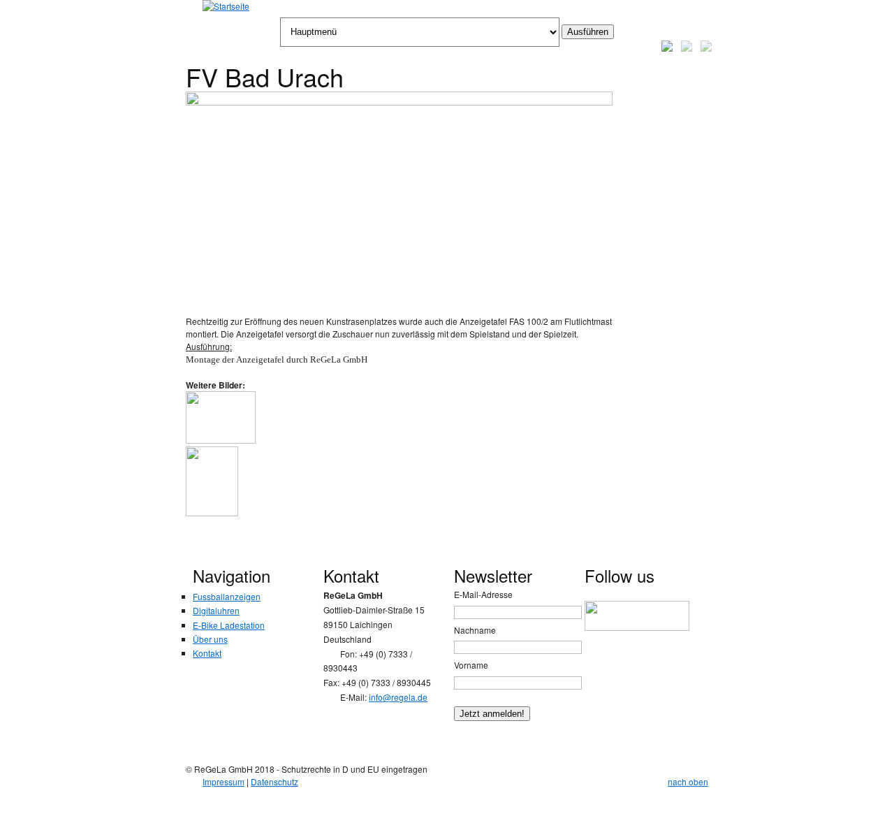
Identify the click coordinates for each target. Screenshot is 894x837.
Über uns (210, 639)
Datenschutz (274, 781)
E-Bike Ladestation (229, 625)
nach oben (688, 781)
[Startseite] (226, 6)
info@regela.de (398, 697)
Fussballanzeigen (227, 596)
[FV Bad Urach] (399, 102)
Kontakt (207, 653)
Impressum (223, 781)
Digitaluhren (216, 610)
